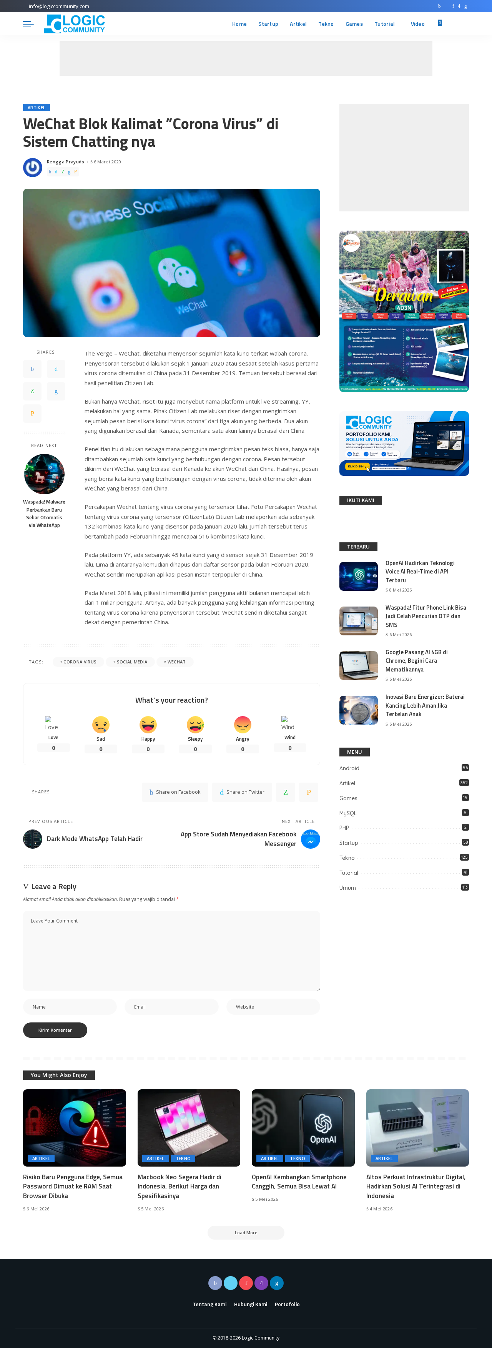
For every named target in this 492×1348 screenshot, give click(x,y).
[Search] (464, 23)
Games (348, 798)
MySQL (348, 813)
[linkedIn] (69, 171)
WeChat (177, 662)
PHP (344, 827)
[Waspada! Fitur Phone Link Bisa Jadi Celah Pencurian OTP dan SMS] (358, 621)
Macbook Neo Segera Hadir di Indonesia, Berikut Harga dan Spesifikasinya (179, 1186)
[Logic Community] (74, 23)
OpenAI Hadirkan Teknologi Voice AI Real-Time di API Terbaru (420, 571)
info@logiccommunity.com (59, 6)
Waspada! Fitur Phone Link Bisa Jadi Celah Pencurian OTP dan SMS (426, 616)
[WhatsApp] (63, 171)
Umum (347, 887)
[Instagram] (459, 6)
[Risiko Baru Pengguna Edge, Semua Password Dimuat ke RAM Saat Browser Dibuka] (74, 1128)
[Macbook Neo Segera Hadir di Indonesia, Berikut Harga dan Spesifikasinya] (189, 1128)
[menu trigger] (32, 23)
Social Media (132, 662)
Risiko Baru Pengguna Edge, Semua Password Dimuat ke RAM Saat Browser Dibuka (73, 1186)
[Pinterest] (453, 6)
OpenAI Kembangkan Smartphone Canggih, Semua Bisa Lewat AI (299, 1182)
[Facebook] (439, 6)
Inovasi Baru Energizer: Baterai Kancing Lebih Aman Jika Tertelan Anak (425, 705)
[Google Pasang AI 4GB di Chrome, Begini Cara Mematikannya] (358, 665)
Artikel (36, 107)
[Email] (75, 171)
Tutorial (348, 872)
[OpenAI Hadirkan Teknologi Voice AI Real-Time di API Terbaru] (358, 576)
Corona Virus (79, 662)
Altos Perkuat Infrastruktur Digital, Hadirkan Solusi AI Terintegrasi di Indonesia (415, 1186)
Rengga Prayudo (66, 162)
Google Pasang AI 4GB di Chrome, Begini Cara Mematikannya (417, 661)
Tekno (347, 857)
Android (349, 768)
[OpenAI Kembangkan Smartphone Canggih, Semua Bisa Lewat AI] (303, 1128)
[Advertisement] (246, 58)
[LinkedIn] (465, 6)
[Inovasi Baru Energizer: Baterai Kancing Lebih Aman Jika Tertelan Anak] (358, 710)
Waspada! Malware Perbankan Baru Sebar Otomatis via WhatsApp (44, 513)
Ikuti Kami (360, 500)
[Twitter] (446, 6)
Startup (348, 842)
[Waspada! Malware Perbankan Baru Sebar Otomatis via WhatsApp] (44, 474)
